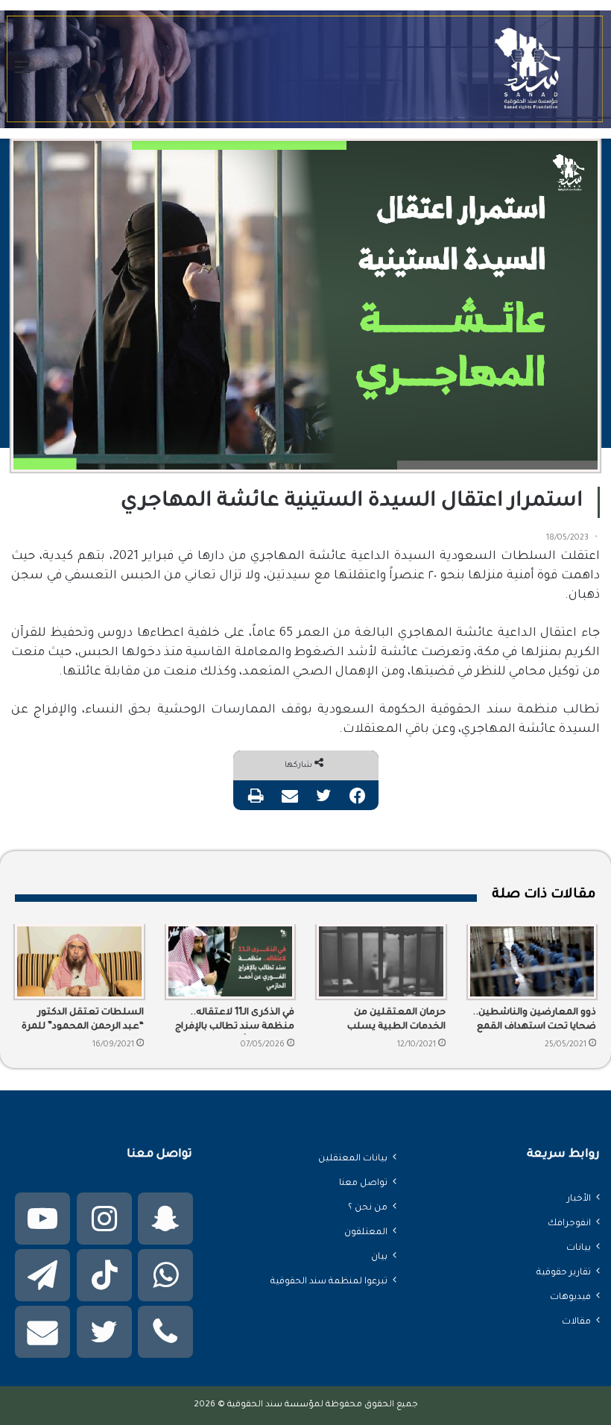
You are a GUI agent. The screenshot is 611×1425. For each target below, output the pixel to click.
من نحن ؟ (367, 1208)
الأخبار (579, 1199)
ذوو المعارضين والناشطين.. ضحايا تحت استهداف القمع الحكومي (534, 1021)
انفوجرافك (569, 1224)
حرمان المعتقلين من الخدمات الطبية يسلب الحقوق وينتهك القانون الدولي (395, 1021)
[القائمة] (22, 75)
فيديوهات (570, 1297)
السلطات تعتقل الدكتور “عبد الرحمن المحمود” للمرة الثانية (83, 1021)
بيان (379, 1257)
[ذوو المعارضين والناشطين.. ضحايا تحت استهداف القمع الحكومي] (532, 961)
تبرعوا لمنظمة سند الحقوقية (328, 1282)
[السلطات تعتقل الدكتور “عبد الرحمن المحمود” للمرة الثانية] (79, 961)
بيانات (578, 1248)
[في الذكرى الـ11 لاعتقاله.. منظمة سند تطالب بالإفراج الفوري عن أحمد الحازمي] (230, 961)
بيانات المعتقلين (352, 1159)
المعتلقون (365, 1232)
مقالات (576, 1322)
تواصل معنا (363, 1183)
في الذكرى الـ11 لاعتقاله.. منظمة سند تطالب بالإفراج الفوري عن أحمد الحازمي (234, 1021)
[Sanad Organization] (305, 69)
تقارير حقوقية (563, 1273)
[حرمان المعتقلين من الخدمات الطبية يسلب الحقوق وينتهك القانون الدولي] (381, 961)
